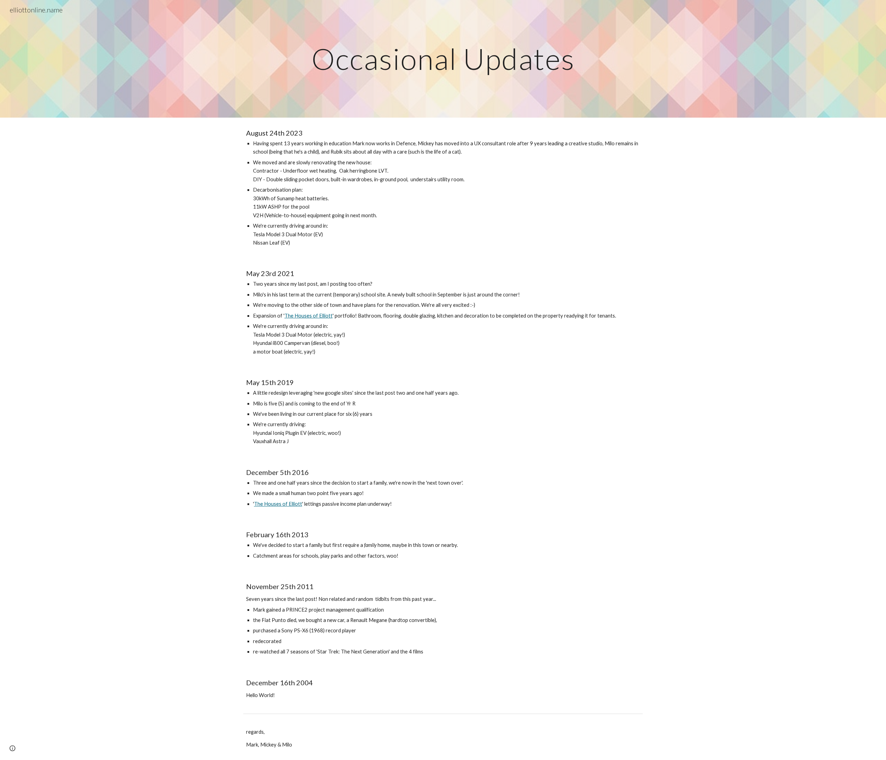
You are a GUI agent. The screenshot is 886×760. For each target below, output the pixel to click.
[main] (443, 58)
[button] (12, 748)
